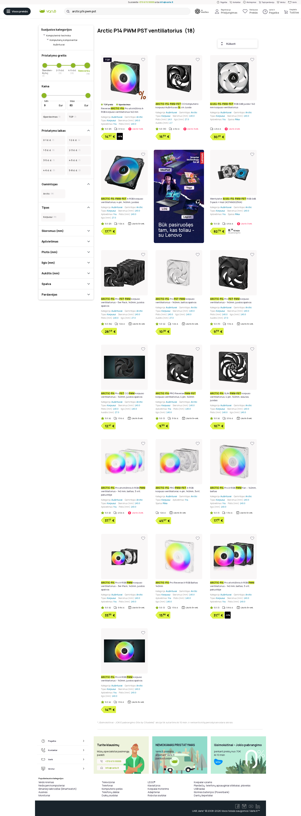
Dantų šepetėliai (203, 795)
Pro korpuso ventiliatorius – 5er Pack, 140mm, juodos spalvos (122, 302)
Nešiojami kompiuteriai (51, 785)
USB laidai (199, 788)
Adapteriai (154, 792)
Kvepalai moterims (158, 788)
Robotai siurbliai (157, 795)
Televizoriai (108, 782)
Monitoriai (44, 795)
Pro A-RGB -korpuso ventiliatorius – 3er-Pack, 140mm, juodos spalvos (123, 586)
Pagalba (223, 2)
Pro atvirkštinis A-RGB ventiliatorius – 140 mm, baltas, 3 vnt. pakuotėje (123, 491)
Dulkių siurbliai (110, 795)
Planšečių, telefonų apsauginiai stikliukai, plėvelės (222, 785)
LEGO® (151, 782)
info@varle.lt (166, 2)
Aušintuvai (59, 44)
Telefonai (107, 785)
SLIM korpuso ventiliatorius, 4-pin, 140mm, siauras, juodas (230, 397)
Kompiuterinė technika (58, 35)
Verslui (282, 2)
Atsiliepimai (251, 2)
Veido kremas (46, 782)
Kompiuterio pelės (112, 788)
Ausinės (43, 792)
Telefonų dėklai (110, 792)
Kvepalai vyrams (203, 782)
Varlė (294, 2)
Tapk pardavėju (268, 2)
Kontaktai (237, 2)
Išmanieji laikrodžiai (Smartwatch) (57, 788)
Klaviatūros (154, 785)
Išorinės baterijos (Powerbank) (211, 792)
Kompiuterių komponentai (63, 40)
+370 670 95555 (146, 2)
